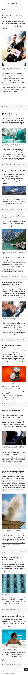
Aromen (4, 211)
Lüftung (23, 609)
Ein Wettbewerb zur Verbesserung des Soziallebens (13, 217)
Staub (3, 552)
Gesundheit (18, 164)
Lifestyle (18, 209)
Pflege (23, 339)
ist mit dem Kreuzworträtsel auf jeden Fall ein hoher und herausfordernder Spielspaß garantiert (13, 269)
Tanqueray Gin (18, 89)
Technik (7, 611)
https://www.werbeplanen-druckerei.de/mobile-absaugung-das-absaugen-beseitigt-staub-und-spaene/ (13, 542)
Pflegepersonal (5, 340)
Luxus (3, 108)
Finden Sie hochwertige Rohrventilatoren (10, 558)
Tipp (6, 277)
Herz (24, 164)
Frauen (3, 666)
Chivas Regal (14, 91)
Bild (4, 106)
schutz (23, 551)
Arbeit (16, 403)
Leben (17, 276)
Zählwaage (8, 405)
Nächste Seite (26, 669)
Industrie (21, 403)
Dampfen (8, 211)
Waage (3, 405)
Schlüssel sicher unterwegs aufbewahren (11, 411)
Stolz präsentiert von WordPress (9, 673)
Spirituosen (7, 108)
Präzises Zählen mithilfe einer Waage (12, 346)
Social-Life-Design (9, 3)
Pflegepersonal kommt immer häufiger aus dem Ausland (12, 283)
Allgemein (23, 276)
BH (22, 664)
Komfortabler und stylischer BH (13, 616)
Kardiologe (4, 166)
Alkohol (22, 106)
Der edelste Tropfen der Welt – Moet (12, 17)
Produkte (17, 106)
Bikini (24, 664)
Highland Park (9, 89)
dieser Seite (19, 331)
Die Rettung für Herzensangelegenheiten (10, 114)
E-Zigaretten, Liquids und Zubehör (14, 171)
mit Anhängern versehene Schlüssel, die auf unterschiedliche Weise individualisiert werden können (13, 457)
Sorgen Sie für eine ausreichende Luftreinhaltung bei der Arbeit (13, 472)
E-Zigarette (12, 211)
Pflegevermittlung (12, 340)
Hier (3, 603)
